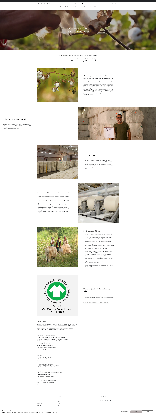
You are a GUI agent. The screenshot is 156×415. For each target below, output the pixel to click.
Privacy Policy (39, 401)
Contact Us (60, 398)
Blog (58, 405)
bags (66, 55)
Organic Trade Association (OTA (97, 90)
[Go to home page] (78, 3)
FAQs (59, 403)
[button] (112, 3)
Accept (136, 411)
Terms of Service (40, 403)
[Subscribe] (118, 396)
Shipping (59, 396)
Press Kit (38, 398)
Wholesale (59, 401)
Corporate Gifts (40, 396)
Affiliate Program (40, 399)
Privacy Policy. (54, 412)
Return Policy (39, 405)
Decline (148, 411)
